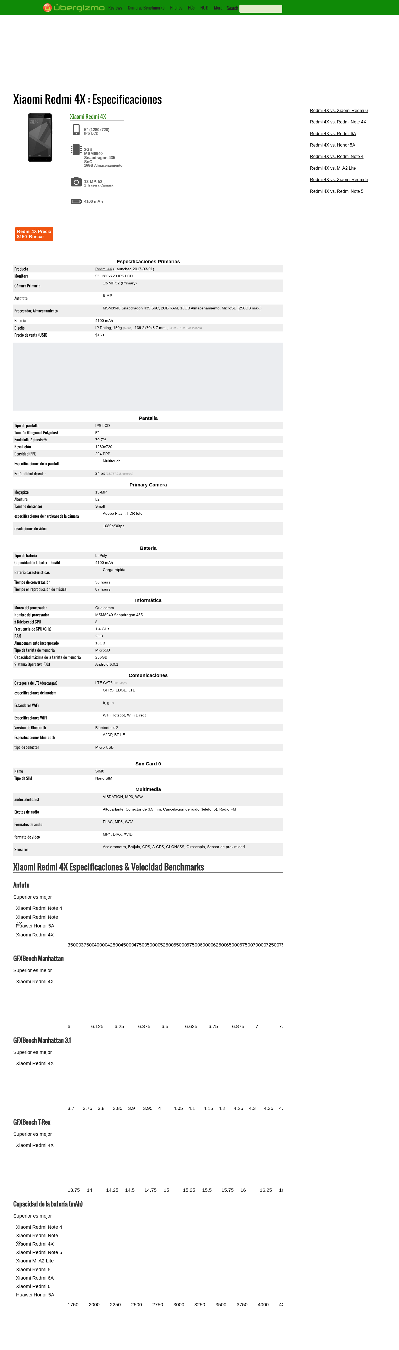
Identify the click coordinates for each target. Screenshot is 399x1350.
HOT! (204, 7)
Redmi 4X (96, 116)
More (218, 7)
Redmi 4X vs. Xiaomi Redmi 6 (339, 110)
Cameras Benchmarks (146, 7)
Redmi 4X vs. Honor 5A (332, 145)
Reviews (115, 7)
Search (232, 8)
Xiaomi (77, 116)
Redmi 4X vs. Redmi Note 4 (336, 156)
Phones (176, 7)
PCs (191, 7)
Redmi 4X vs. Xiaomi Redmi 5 (339, 179)
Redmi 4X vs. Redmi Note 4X (338, 122)
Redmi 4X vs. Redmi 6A (333, 133)
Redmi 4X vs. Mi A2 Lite (333, 168)
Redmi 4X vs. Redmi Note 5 (336, 191)
